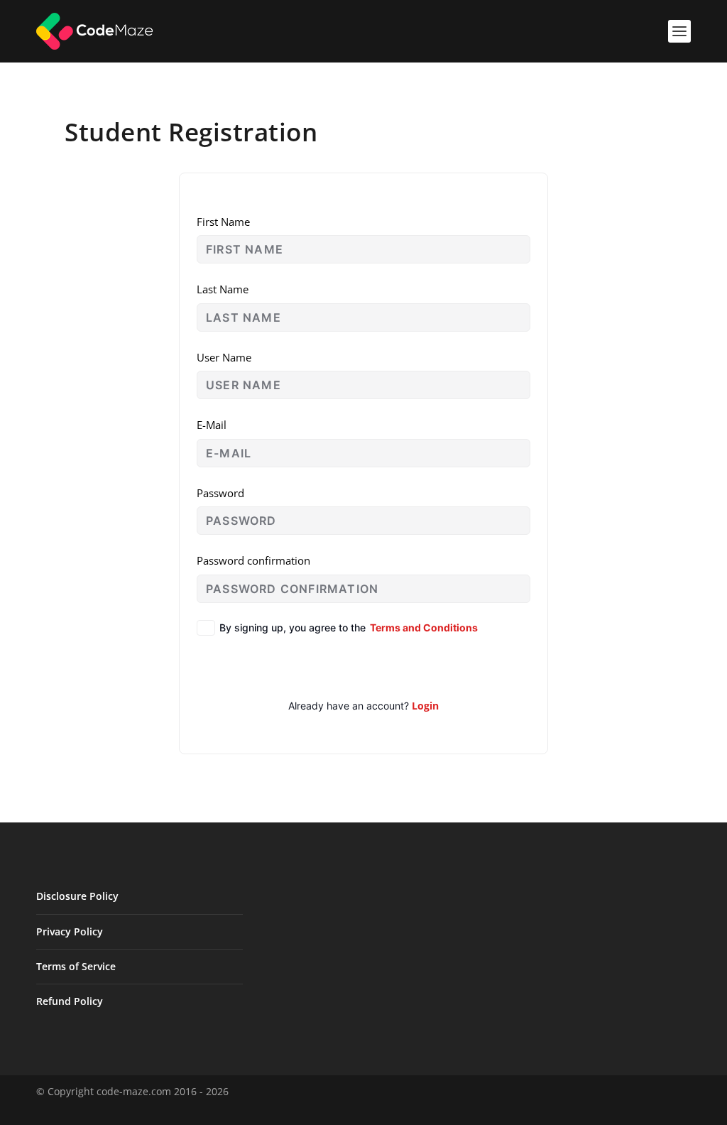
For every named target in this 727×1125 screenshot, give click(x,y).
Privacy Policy (69, 931)
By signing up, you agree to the (348, 627)
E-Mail (211, 425)
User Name (224, 357)
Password (220, 493)
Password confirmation (253, 560)
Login (425, 705)
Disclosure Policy (77, 896)
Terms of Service (76, 966)
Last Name (222, 289)
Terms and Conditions (424, 627)
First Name (223, 221)
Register (364, 667)
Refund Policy (69, 1001)
